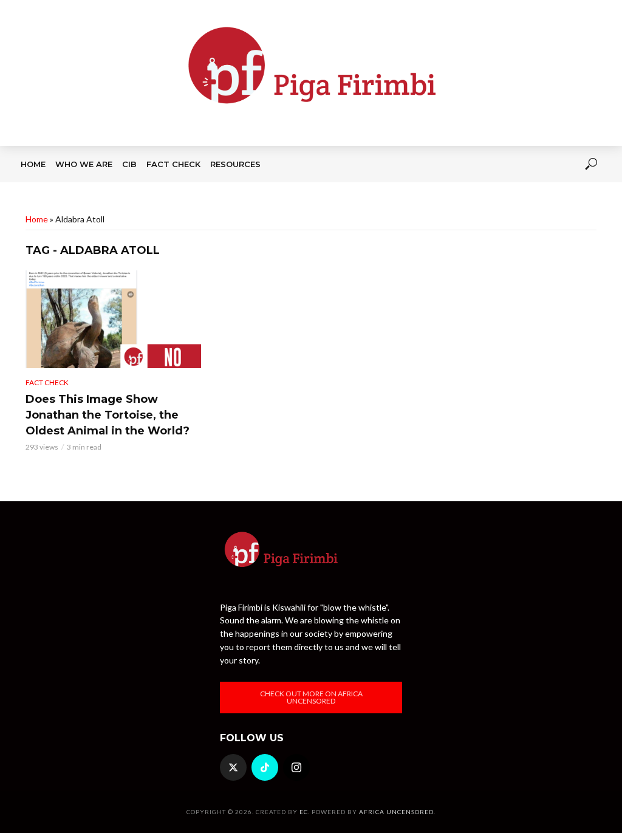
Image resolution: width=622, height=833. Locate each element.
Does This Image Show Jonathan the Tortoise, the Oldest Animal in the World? (108, 415)
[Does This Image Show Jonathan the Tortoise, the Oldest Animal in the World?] (113, 319)
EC (303, 811)
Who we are (83, 164)
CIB (129, 164)
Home (33, 164)
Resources (235, 164)
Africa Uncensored (396, 811)
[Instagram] (296, 767)
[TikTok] (264, 767)
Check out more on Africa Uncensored (311, 697)
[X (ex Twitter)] (233, 767)
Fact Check (173, 164)
